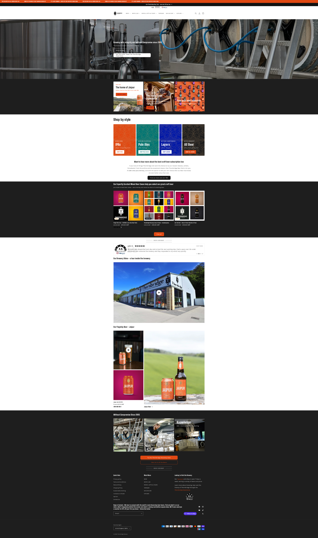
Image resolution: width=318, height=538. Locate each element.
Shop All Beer (120, 50)
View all (159, 234)
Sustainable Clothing (119, 490)
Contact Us (116, 499)
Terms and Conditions (119, 482)
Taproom (180, 479)
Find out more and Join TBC (159, 178)
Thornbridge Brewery (122, 534)
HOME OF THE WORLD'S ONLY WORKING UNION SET (35, 1)
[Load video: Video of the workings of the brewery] (159, 292)
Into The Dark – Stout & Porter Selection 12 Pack (186, 222)
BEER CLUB (147, 482)
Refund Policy (117, 485)
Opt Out (115, 496)
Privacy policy (117, 479)
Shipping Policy (117, 488)
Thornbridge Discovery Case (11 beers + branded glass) (156, 222)
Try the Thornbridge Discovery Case (159, 457)
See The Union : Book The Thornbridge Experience (128, 55)
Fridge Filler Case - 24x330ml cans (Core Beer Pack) (125, 222)
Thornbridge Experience (182, 490)
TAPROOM (146, 488)
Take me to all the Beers (159, 462)
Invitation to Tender (119, 493)
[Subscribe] (141, 513)
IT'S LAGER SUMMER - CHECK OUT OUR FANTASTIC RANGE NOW (64, 1)
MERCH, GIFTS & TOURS (151, 485)
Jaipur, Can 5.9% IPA (118, 402)
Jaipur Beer (147, 407)
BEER (145, 479)
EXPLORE (146, 493)
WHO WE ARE (147, 490)
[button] (159, 7)
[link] (159, 249)
